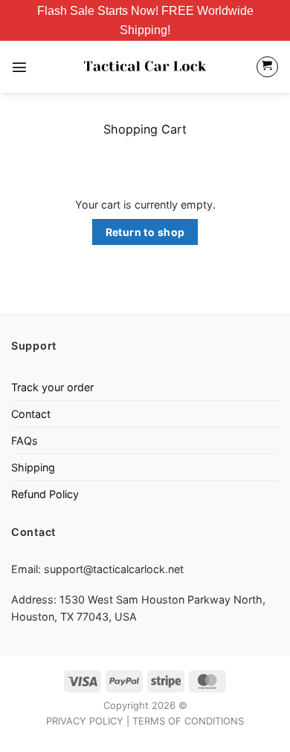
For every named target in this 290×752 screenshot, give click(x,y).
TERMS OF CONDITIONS (188, 721)
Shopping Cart (145, 129)
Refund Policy (45, 494)
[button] (19, 67)
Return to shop (145, 232)
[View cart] (267, 67)
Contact (31, 414)
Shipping (33, 467)
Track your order (52, 387)
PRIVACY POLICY (84, 721)
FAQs (24, 440)
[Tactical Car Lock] (145, 66)
